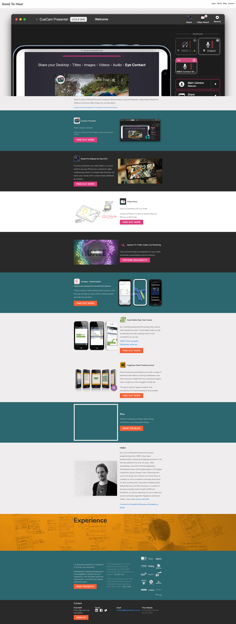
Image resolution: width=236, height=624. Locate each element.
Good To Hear (12, 4)
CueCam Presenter (80, 107)
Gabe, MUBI (127, 587)
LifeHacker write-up (128, 344)
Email (122, 507)
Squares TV (92, 107)
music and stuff (142, 499)
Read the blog (131, 428)
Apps (214, 3)
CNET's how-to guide (129, 341)
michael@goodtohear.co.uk (128, 610)
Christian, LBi (119, 574)
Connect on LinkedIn (129, 504)
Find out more (85, 139)
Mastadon (152, 504)
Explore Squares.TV (135, 260)
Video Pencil (107, 107)
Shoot (99, 107)
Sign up (81, 617)
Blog (225, 3)
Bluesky (142, 504)
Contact (231, 3)
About (219, 3)
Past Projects (85, 586)
